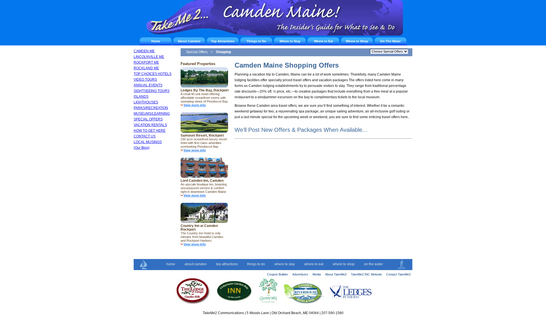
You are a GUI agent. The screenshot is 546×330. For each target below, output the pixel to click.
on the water (373, 264)
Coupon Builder (277, 274)
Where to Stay (290, 41)
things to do (256, 264)
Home (155, 41)
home (170, 264)
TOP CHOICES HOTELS (152, 74)
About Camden (189, 41)
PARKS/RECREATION (151, 108)
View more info (194, 105)
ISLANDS (141, 97)
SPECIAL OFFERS (148, 119)
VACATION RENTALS (150, 125)
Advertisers (300, 274)
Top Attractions (222, 41)
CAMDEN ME (144, 51)
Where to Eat (323, 41)
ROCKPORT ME (146, 62)
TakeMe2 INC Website (366, 274)
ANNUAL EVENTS (148, 85)
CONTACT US (145, 136)
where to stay (284, 264)
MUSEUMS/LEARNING (152, 114)
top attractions (227, 264)
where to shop (344, 264)
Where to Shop (357, 41)
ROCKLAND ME (146, 68)
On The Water (390, 41)
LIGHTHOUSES (146, 102)
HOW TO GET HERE (150, 131)
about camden (196, 264)
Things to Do (256, 41)
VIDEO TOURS (145, 80)
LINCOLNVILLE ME (149, 57)
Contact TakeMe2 (398, 274)
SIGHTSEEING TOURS (151, 91)
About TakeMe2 (336, 274)
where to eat (313, 264)
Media (317, 274)
